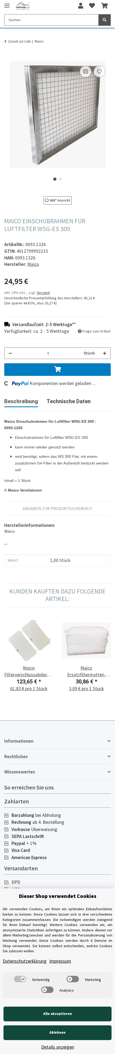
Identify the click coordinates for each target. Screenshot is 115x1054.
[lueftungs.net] (23, 6)
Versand (43, 292)
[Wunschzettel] (92, 6)
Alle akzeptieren (57, 1013)
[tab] (69, 403)
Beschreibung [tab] (21, 401)
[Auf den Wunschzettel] (99, 71)
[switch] (20, 979)
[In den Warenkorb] (8, 58)
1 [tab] (54, 179)
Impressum (60, 961)
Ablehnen (57, 1032)
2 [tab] (60, 179)
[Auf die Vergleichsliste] (85, 71)
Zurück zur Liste (19, 41)
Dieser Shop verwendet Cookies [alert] (57, 896)
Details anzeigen (57, 1047)
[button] (80, 6)
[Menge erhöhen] (104, 353)
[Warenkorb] (104, 6)
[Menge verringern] (10, 353)
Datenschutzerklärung (25, 961)
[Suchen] (104, 20)
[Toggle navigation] (7, 3)
